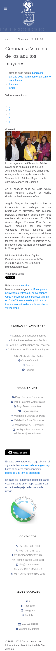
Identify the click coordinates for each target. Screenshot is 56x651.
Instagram (29, 610)
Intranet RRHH (30, 624)
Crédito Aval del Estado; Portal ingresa (29, 349)
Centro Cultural (29, 360)
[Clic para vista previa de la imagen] (28, 146)
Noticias (25, 285)
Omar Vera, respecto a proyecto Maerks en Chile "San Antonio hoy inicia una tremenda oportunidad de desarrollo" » (27, 300)
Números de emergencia (34, 465)
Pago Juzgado (30, 411)
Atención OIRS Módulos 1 (28, 569)
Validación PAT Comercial (29, 425)
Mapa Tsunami (19, 452)
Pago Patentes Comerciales (29, 402)
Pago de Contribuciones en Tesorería (29, 345)
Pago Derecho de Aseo (29, 406)
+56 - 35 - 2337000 (29, 546)
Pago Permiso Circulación (29, 397)
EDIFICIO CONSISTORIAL (29, 555)
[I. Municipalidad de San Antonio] (28, 6)
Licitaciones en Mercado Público (29, 340)
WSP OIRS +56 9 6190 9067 (29, 573)
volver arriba (12, 308)
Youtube (29, 615)
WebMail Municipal (29, 629)
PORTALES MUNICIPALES (28, 356)
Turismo (29, 370)
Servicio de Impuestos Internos (29, 335)
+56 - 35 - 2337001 (29, 550)
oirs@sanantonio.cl (29, 564)
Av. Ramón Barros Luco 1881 (28, 560)
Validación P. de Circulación (29, 420)
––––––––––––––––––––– (28, 619)
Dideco (29, 365)
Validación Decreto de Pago (29, 415)
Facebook (29, 605)
